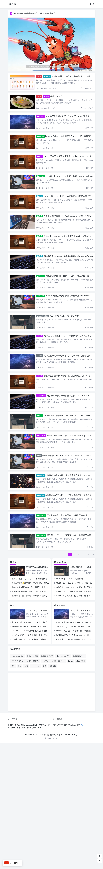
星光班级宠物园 (32, 656)
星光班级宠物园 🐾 (75, 725)
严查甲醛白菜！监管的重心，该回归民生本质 (67, 515)
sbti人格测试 (80, 661)
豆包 (26, 666)
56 (88, 554)
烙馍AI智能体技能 (17, 656)
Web (40, 156)
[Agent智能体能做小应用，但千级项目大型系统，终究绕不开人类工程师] (51, 44)
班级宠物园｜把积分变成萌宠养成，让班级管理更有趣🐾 (77, 76)
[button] (92, 46)
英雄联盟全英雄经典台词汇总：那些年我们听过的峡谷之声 (70, 355)
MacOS (41, 116)
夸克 (12, 666)
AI (40, 455)
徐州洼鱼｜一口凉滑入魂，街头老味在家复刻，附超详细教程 (35, 595)
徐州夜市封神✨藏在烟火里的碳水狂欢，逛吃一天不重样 (34, 583)
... (83, 554)
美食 (14, 562)
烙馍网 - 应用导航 (33, 661)
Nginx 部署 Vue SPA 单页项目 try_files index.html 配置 (69, 156)
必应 (19, 666)
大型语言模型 (43, 316)
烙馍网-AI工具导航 (58, 661)
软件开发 (60, 605)
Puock (56, 738)
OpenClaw (61, 562)
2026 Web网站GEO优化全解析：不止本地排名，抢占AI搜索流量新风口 (40, 626)
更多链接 (53, 666)
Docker (41, 276)
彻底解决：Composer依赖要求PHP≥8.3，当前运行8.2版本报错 (72, 236)
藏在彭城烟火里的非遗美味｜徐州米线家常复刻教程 (32, 591)
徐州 (47, 96)
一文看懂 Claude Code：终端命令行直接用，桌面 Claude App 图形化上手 (41, 639)
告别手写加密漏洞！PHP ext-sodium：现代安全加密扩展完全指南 (73, 216)
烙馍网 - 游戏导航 (17, 661)
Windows (42, 396)
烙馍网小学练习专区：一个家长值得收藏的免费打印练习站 (71, 495)
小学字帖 (45, 661)
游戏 (40, 336)
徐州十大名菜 (56, 96)
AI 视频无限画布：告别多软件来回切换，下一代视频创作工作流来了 (38, 635)
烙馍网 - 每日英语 (47, 656)
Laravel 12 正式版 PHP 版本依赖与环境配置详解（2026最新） (71, 196)
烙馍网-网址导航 (78, 656)
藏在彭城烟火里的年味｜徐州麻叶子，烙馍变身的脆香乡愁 (34, 587)
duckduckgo (35, 666)
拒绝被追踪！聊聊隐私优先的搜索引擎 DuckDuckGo (67, 415)
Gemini (70, 661)
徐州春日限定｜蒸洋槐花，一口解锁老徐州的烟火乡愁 (33, 578)
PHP (40, 196)
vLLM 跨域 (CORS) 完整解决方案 (64, 315)
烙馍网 (47, 76)
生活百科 (42, 435)
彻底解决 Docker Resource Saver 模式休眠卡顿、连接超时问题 (74, 275)
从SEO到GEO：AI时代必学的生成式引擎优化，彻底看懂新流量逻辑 (38, 631)
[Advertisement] (51, 692)
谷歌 (44, 666)
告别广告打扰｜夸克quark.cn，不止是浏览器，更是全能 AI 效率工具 (39, 622)
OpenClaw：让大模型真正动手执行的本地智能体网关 (77, 591)
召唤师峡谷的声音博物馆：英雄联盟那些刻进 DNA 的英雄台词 (71, 375)
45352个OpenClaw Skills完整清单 (69, 578)
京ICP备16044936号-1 (70, 734)
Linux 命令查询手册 (63, 656)
